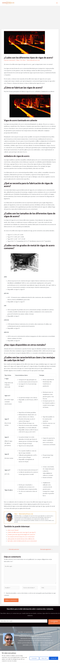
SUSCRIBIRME (54, 622)
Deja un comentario (9, 60)
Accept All (53, 658)
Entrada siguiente (46, 549)
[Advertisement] (30, 16)
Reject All (44, 658)
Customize (34, 658)
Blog (18, 60)
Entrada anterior (13, 549)
